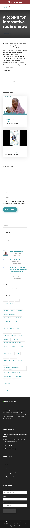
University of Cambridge (11, 386)
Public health (8, 353)
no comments (8, 33)
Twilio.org (7, 383)
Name (4, 496)
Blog (6, 236)
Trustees (7, 379)
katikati (21, 346)
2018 (5, 300)
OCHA (22, 349)
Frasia (21, 335)
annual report (8, 307)
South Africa (16, 372)
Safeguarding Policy (10, 477)
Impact (13, 346)
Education (7, 332)
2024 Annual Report (11, 154)
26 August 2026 (10, 119)
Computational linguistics (12, 317)
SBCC (5, 364)
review (20, 360)
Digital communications (11, 328)
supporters (7, 376)
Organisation (7, 503)
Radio (17, 353)
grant (6, 346)
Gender (6, 339)
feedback (17, 332)
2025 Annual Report (11, 123)
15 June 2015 (7, 31)
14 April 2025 (15, 276)
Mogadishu (14, 349)
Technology (18, 376)
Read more (6, 70)
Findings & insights (10, 335)
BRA (12, 310)
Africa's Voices (18, 31)
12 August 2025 (10, 150)
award (19, 307)
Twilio (15, 379)
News (6, 240)
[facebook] (3, 423)
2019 (11, 300)
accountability (9, 303)
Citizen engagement (10, 314)
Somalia (6, 372)
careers (19, 310)
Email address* (7, 490)
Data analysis (8, 325)
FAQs (21, 522)
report (13, 357)
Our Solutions (9, 465)
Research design (9, 360)
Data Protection (9, 469)
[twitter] (9, 423)
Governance (15, 339)
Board (6, 310)
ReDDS (6, 357)
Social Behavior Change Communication (11, 368)
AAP (17, 300)
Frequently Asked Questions (13, 473)
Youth (6, 390)
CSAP (16, 321)
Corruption (7, 321)
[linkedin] (6, 423)
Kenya (5, 349)
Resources (8, 461)
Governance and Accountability (14, 342)
